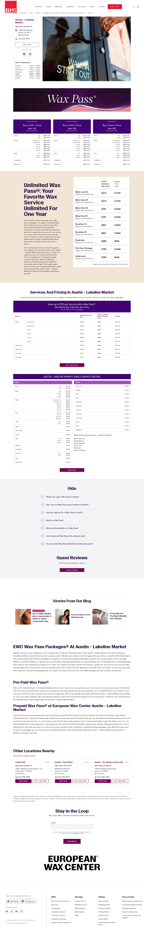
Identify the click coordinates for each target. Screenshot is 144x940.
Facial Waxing (79, 443)
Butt (16, 413)
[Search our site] (134, 7)
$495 (88, 144)
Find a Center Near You (60, 901)
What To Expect (80, 450)
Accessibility (103, 919)
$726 (84, 140)
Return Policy (104, 901)
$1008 (124, 153)
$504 (48, 153)
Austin (38, 13)
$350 (44, 155)
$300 (48, 155)
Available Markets (129, 908)
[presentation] (61, 910)
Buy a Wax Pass (27, 49)
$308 (44, 137)
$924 (84, 153)
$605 (84, 144)
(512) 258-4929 (24, 39)
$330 (48, 144)
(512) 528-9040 (24, 777)
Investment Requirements (132, 905)
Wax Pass (77, 448)
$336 (44, 148)
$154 (44, 164)
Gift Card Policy (105, 908)
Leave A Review (72, 570)
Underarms (18, 345)
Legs (16, 438)
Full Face (78, 406)
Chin (77, 394)
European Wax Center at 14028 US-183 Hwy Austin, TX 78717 (64, 13)
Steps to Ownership (129, 912)
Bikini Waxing (79, 439)
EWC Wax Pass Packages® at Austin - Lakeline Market (69, 647)
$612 (124, 135)
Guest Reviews (72, 558)
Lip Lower (18, 353)
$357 (44, 135)
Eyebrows (18, 349)
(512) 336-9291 (63, 777)
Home (15, 13)
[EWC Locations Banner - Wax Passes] (72, 111)
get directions (23, 35)
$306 (48, 135)
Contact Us (79, 901)
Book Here (27, 45)
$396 (48, 140)
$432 (88, 148)
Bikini (17, 322)
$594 (88, 140)
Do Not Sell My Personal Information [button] (17, 923)
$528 (84, 148)
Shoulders (18, 449)
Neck (77, 422)
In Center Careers (58, 915)
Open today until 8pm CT (23, 26)
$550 (84, 155)
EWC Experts (80, 912)
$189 (44, 160)
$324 (124, 160)
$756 (88, 153)
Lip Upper (18, 357)
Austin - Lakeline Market (24, 21)
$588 (44, 153)
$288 (48, 148)
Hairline (78, 410)
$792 (124, 140)
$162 (48, 160)
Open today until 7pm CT (63, 765)
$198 (88, 164)
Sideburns (79, 430)
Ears (77, 398)
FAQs (77, 915)
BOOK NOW (114, 7)
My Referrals (80, 905)
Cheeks (78, 390)
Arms (16, 386)
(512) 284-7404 (103, 777)
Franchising (55, 908)
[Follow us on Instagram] (30, 54)
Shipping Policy (104, 905)
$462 (44, 140)
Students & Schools (58, 919)
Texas (31, 13)
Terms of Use (103, 915)
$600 (124, 155)
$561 (84, 135)
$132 (48, 164)
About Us (54, 905)
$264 (48, 137)
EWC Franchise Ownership (132, 901)
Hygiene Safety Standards (61, 923)
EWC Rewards (80, 908)
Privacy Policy (104, 912)
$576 (124, 148)
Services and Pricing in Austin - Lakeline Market (72, 292)
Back (16, 391)
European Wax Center (17, 920)
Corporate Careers (58, 912)
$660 (124, 144)
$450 (88, 155)
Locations (23, 13)
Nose (77, 426)
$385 (44, 144)
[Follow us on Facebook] (24, 54)
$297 (84, 160)
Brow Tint (79, 386)
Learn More (79, 309)
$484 (84, 137)
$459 (88, 135)
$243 (88, 160)
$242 (84, 164)
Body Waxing (79, 441)
